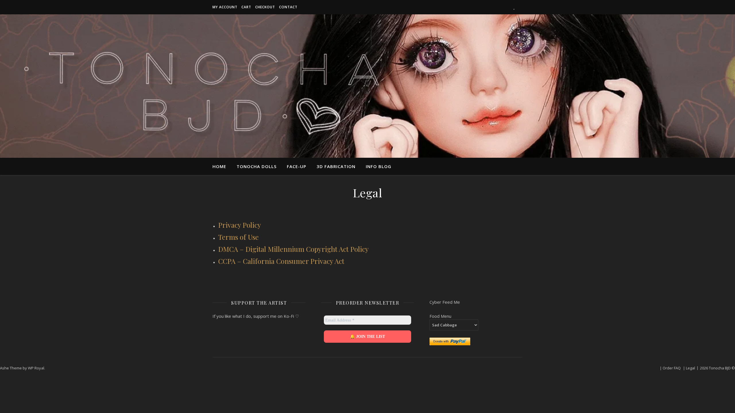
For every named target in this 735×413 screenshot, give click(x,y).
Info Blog (378, 166)
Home (219, 166)
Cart (246, 7)
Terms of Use (238, 236)
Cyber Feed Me (445, 302)
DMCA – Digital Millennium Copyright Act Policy (293, 249)
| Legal (689, 368)
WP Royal (36, 368)
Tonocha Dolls (256, 166)
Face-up (296, 166)
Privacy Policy (239, 224)
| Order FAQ (670, 368)
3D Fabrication (336, 166)
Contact (288, 7)
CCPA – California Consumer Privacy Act (281, 261)
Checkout (265, 7)
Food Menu (440, 316)
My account (224, 7)
